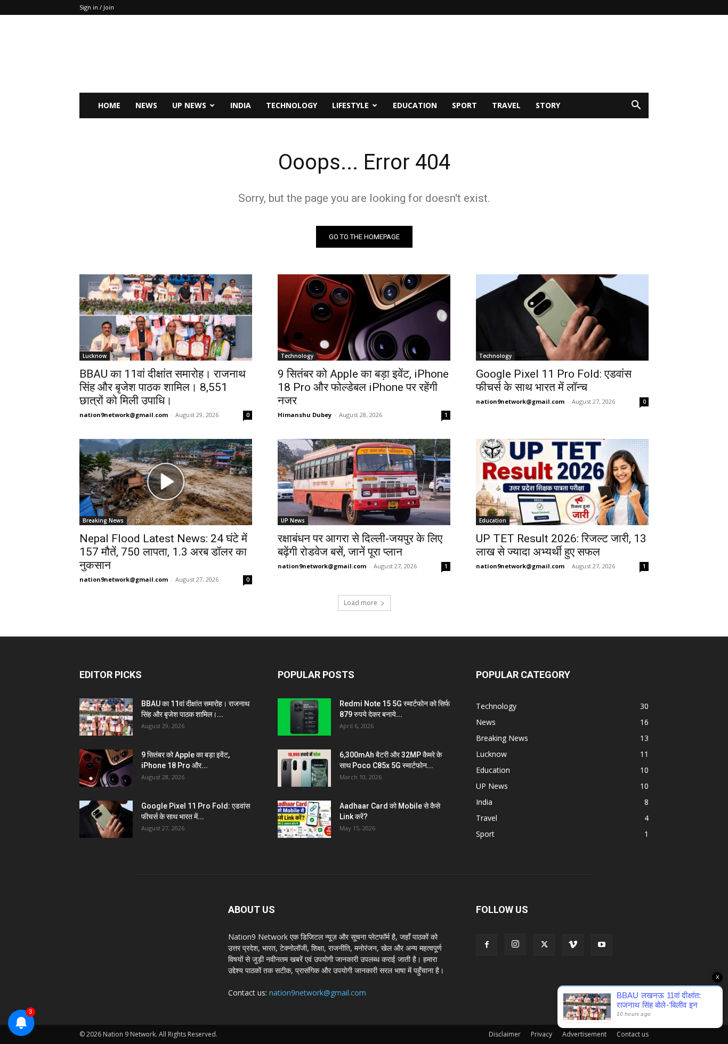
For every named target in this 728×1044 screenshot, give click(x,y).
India (240, 105)
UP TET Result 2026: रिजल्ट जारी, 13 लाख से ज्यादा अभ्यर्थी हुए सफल (561, 545)
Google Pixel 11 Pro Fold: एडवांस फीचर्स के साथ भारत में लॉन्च (554, 381)
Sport (464, 105)
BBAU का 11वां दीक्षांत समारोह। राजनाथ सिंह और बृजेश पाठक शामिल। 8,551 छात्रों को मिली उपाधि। (162, 387)
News (146, 105)
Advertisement (584, 1034)
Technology (291, 105)
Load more (360, 602)
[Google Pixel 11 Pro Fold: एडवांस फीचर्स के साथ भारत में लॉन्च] (562, 317)
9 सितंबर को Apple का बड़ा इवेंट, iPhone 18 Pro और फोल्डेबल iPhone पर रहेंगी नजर (363, 387)
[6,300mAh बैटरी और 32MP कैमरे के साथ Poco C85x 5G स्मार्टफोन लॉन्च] (304, 768)
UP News (189, 105)
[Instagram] (515, 944)
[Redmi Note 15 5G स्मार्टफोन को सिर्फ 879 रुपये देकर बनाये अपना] (304, 717)
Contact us (633, 1034)
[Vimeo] (573, 945)
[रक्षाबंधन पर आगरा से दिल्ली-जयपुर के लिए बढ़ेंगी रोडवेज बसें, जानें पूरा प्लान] (364, 482)
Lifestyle (350, 105)
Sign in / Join (96, 7)
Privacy (541, 1034)
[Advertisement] (455, 54)
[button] (636, 106)
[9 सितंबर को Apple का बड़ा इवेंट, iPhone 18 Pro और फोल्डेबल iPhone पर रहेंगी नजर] (364, 317)
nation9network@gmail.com (123, 415)
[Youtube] (601, 945)
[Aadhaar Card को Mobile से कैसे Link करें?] (304, 819)
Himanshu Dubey (304, 415)
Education (415, 105)
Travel (506, 105)
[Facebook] (486, 945)
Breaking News (103, 520)
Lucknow (95, 356)
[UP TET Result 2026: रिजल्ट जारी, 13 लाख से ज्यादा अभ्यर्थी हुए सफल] (562, 482)
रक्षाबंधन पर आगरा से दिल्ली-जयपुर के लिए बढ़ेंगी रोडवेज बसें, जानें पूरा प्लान (360, 545)
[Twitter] (544, 945)
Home (109, 105)
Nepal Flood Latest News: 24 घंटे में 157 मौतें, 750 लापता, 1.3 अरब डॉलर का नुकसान (163, 552)
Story (548, 105)
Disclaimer (505, 1034)
